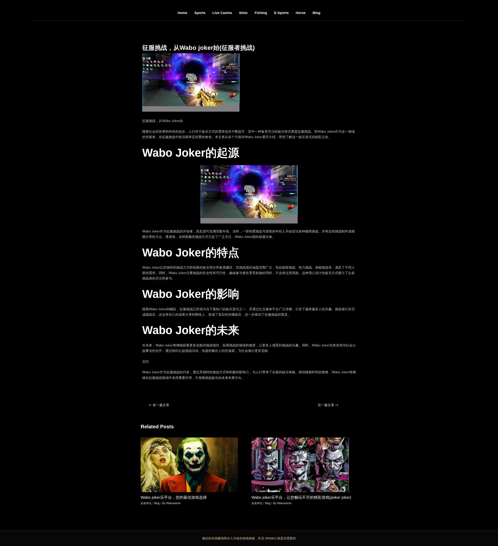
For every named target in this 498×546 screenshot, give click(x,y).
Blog (316, 13)
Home (182, 13)
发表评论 (146, 503)
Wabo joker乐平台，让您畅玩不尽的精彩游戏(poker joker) (301, 497)
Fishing (261, 13)
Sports (199, 13)
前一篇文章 (159, 405)
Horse (301, 13)
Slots (243, 13)
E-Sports (281, 13)
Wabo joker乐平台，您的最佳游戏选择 (174, 497)
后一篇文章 (328, 405)
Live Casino (222, 13)
